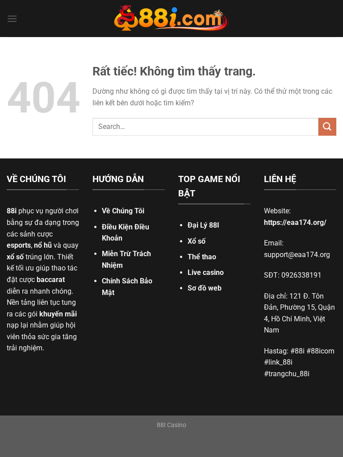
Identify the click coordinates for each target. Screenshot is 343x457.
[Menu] (12, 18)
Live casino (206, 272)
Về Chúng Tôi (123, 211)
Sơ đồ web (205, 288)
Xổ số (196, 241)
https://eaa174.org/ (295, 222)
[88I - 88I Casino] (171, 18)
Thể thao (202, 257)
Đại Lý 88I (203, 225)
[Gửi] (327, 126)
